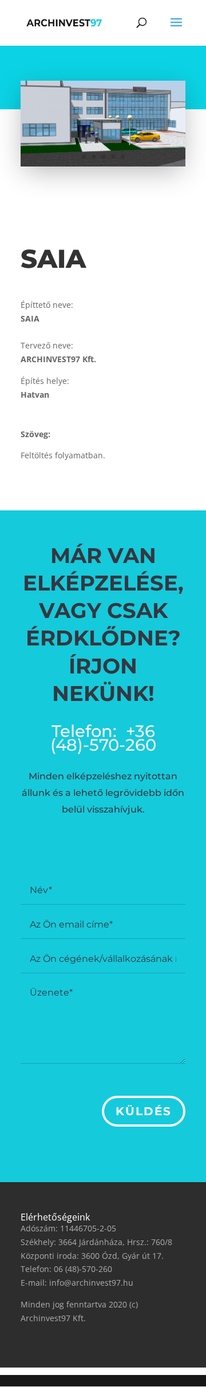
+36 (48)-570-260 (103, 738)
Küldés (144, 1111)
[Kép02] (103, 166)
